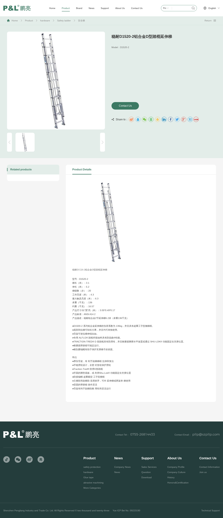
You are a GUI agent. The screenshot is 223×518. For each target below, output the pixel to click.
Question (146, 472)
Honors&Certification (178, 482)
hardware (45, 20)
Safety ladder (64, 20)
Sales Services (149, 467)
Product (29, 20)
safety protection (92, 467)
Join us (203, 472)
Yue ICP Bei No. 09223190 (126, 510)
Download (146, 477)
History (171, 477)
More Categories (92, 488)
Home (15, 20)
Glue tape (88, 477)
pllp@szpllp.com (206, 434)
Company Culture (176, 472)
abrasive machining (93, 482)
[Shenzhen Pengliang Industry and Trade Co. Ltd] (17, 8)
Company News (122, 467)
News (117, 472)
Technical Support (210, 510)
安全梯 (81, 20)
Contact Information (209, 467)
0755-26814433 (142, 434)
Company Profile (175, 467)
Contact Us (125, 105)
